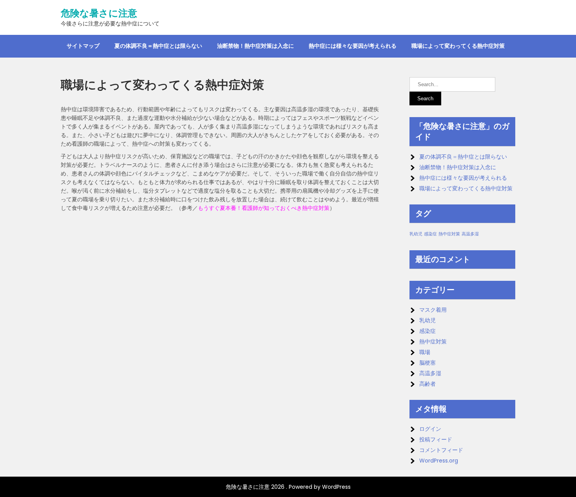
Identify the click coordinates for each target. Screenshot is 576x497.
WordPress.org (438, 460)
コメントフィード (441, 450)
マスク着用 (433, 310)
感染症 (430, 234)
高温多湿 (470, 234)
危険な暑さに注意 (99, 13)
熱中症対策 (449, 234)
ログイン (430, 429)
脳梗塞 (427, 363)
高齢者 (427, 384)
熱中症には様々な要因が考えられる (353, 46)
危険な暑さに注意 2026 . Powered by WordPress (288, 487)
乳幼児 (415, 234)
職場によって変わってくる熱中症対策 (458, 46)
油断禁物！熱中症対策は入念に (255, 46)
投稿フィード (435, 439)
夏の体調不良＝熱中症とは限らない (158, 46)
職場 (424, 352)
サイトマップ (83, 46)
